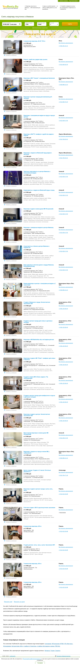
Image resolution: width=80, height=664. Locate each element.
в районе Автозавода (43, 646)
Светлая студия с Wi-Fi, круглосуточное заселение (39, 507)
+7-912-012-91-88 (63, 494)
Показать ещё (8, 601)
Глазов (53, 650)
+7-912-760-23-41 (63, 139)
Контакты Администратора (63, 656)
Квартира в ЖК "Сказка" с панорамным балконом (39, 78)
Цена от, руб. (28, 23)
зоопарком (48, 643)
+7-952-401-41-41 (63, 46)
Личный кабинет (74, 0)
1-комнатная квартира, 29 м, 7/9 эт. (34, 41)
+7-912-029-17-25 (63, 195)
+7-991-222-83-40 (63, 308)
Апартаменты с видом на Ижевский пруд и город (39, 190)
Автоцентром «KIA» (17, 646)
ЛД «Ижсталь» (68, 643)
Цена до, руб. (41, 23)
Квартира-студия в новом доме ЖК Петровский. (39, 209)
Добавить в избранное (11, 55)
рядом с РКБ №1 (55, 646)
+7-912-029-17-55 (63, 120)
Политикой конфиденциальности (32, 658)
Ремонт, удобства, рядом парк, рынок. (36, 59)
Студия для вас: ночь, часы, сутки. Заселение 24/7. (39, 545)
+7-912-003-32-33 (63, 64)
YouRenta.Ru (12, 656)
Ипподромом (7, 646)
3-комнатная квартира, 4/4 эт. (33, 563)
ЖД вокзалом (56, 643)
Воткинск (47, 650)
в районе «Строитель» (30, 646)
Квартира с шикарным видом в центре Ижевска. (39, 227)
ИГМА (62, 643)
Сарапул (57, 650)
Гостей (52, 23)
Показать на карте (19, 601)
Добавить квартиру (64, 0)
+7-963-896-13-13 (63, 84)
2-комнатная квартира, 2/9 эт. (33, 526)
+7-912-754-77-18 (63, 475)
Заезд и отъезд (6, 23)
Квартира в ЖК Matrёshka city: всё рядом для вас (39, 339)
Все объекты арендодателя (66, 43)
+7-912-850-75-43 (63, 102)
